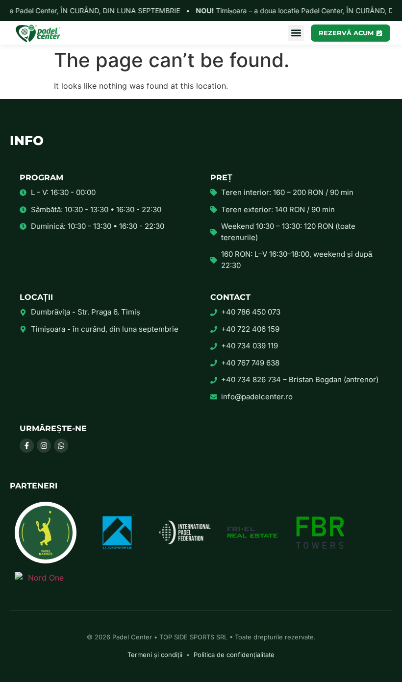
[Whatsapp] (61, 445)
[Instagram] (44, 445)
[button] (296, 33)
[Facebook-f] (27, 445)
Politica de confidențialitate (234, 654)
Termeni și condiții (154, 654)
